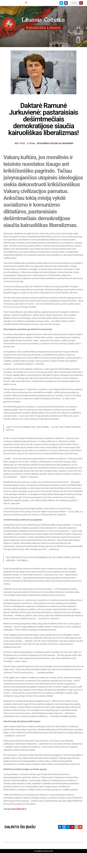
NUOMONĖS (67, 143)
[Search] (81, 3)
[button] (26, 2)
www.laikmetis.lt (19, 809)
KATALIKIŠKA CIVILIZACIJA (49, 143)
